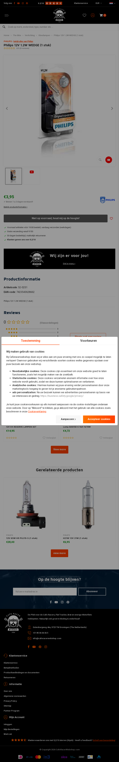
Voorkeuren (88, 340)
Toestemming (30, 340)
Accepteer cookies (99, 419)
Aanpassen (67, 419)
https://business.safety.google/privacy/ (62, 395)
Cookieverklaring (37, 411)
